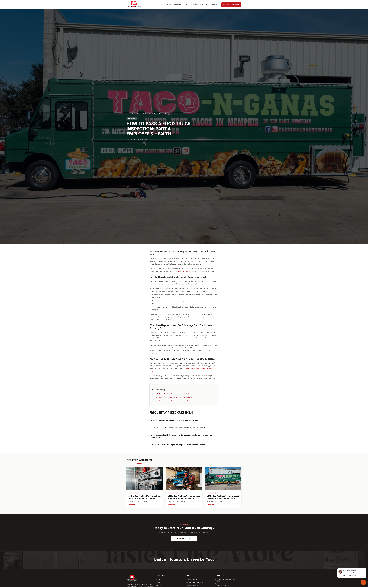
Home (128, 114)
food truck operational (186, 271)
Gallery (195, 4)
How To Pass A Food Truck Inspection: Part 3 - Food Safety (172, 401)
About (169, 4)
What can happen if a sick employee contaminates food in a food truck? (178, 428)
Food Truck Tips (142, 114)
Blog (187, 4)
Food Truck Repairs (192, 585)
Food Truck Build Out (192, 579)
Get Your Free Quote (231, 4)
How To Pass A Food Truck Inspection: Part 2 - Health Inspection (174, 394)
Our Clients (205, 4)
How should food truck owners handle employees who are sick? (175, 420)
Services (177, 4)
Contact (215, 4)
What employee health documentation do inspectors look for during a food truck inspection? (182, 436)
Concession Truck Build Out (194, 582)
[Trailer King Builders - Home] (134, 4)
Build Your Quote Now (183, 539)
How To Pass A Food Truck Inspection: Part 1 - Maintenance (173, 397)
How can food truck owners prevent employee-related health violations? (178, 445)
